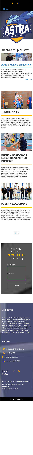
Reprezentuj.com (18, 399)
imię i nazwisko (11, 264)
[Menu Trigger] (31, 3)
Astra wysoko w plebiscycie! (16, 64)
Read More (28, 79)
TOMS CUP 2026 (10, 112)
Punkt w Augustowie (14, 203)
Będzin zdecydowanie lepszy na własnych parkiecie (14, 158)
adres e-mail (10, 273)
